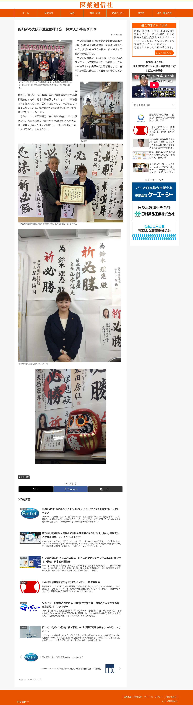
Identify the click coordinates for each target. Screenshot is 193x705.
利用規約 (138, 697)
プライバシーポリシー (153, 697)
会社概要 (127, 697)
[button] (105, 489)
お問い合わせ (170, 697)
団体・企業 (25, 477)
